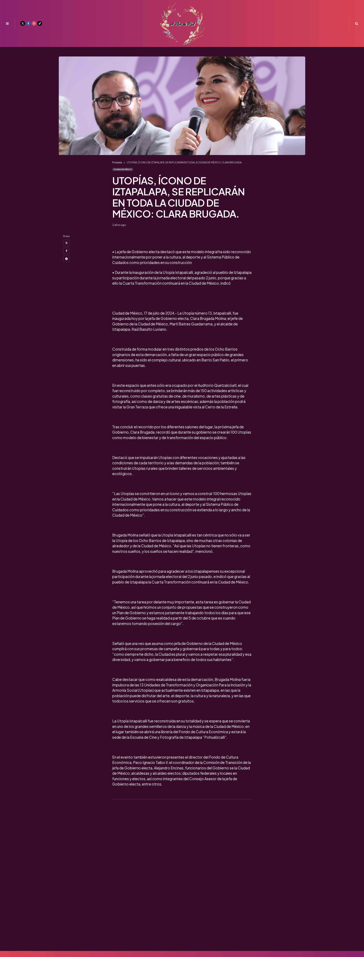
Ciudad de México (122, 169)
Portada (117, 162)
